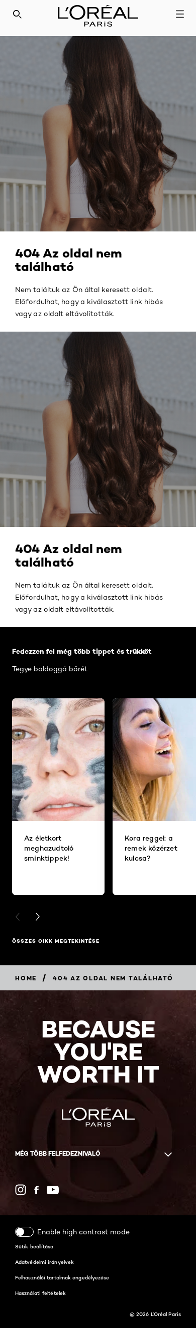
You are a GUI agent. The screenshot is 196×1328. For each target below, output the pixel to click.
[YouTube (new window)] (53, 1190)
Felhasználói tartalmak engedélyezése (62, 1277)
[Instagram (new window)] (20, 1189)
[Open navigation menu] (179, 14)
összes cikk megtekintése (56, 941)
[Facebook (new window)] (36, 1190)
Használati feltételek (40, 1293)
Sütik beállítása (34, 1246)
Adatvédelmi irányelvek (44, 1262)
